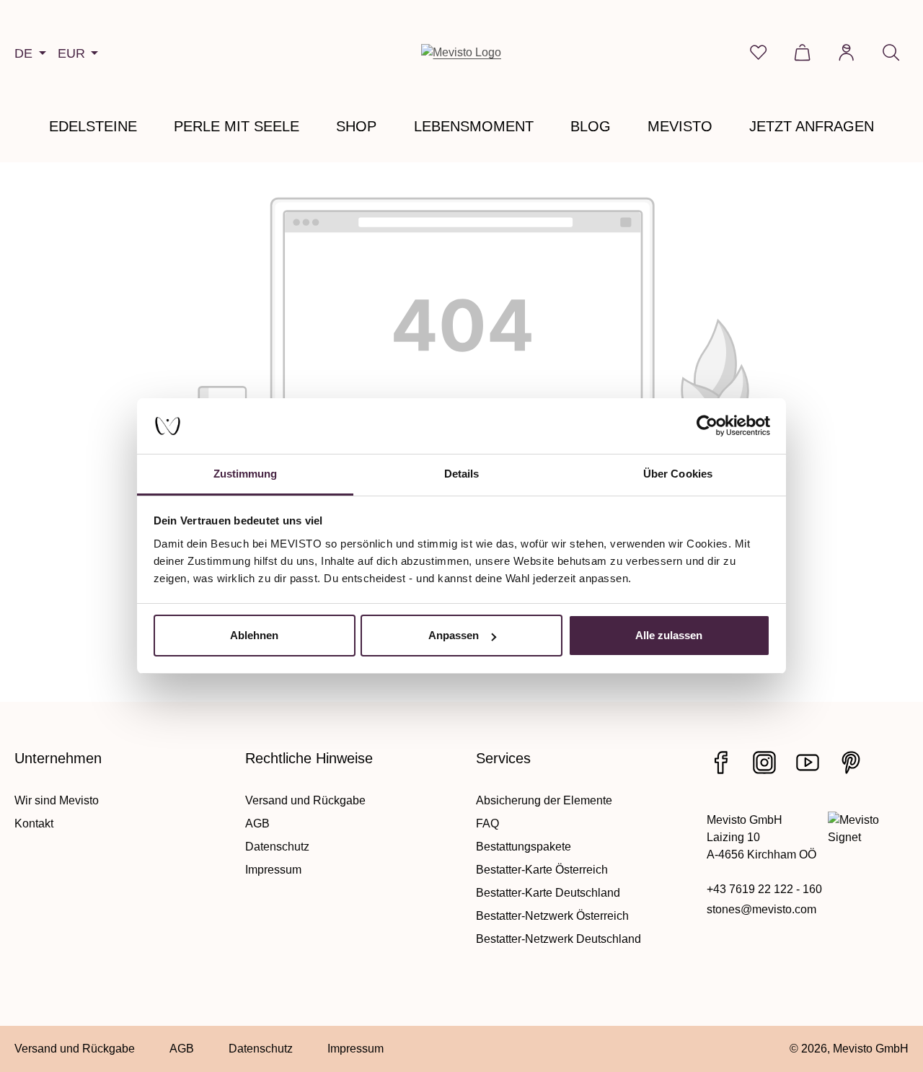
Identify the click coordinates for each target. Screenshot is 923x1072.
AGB (257, 823)
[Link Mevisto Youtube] (807, 762)
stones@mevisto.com (761, 909)
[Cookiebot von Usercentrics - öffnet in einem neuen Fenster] (707, 426)
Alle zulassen (668, 635)
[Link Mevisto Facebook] (721, 762)
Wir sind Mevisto (56, 800)
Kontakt (33, 823)
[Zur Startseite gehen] (461, 52)
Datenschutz (277, 846)
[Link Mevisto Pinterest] (851, 762)
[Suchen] (891, 52)
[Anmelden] (846, 52)
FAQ (487, 823)
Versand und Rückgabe (305, 800)
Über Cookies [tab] (677, 473)
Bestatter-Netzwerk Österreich (552, 916)
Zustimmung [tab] (245, 473)
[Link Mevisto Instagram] (764, 762)
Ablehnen (254, 635)
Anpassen (453, 635)
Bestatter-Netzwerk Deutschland (558, 939)
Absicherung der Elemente (544, 800)
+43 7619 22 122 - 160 (764, 889)
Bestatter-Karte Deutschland (548, 893)
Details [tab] (462, 473)
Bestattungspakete (523, 846)
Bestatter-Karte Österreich (542, 870)
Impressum (273, 870)
